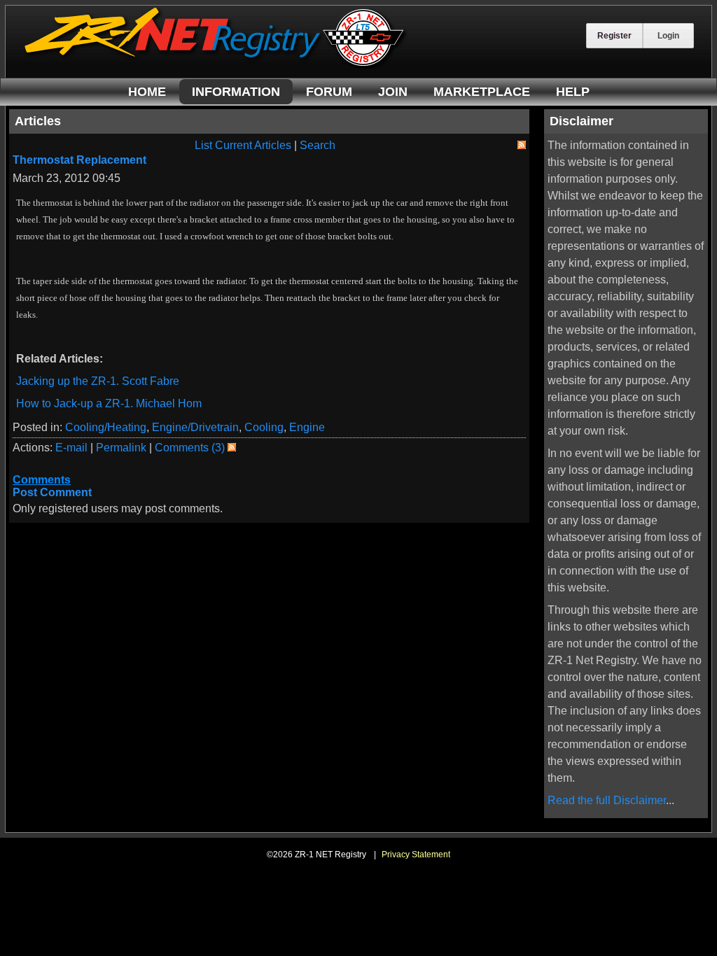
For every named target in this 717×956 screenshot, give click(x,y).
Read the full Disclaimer (607, 800)
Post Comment (52, 492)
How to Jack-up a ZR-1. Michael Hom (109, 403)
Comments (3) (190, 448)
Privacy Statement (416, 854)
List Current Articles (243, 145)
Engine (307, 427)
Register (614, 36)
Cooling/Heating (105, 427)
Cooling (264, 427)
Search (317, 145)
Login (668, 36)
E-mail (71, 448)
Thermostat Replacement (79, 160)
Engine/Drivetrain (195, 427)
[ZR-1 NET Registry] (215, 65)
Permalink (121, 448)
